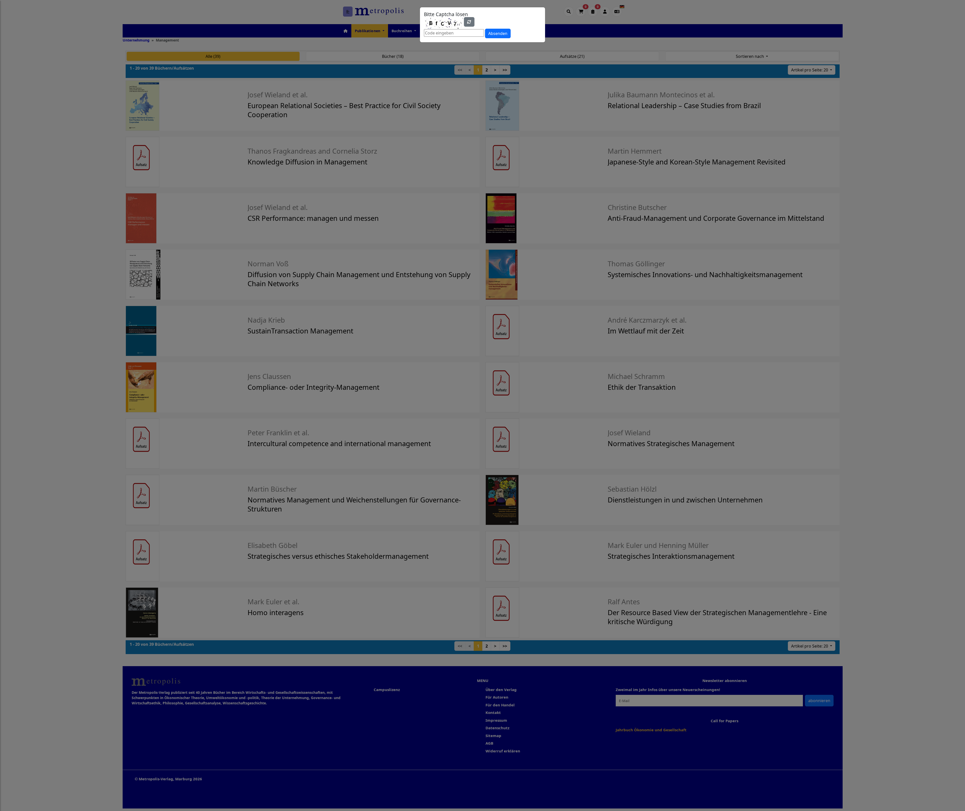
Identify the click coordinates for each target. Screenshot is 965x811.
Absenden (497, 33)
